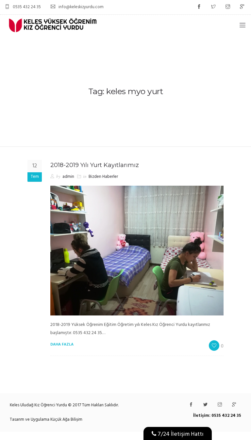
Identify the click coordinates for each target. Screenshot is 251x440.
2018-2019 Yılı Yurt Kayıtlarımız (94, 165)
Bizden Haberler (103, 176)
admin (68, 176)
